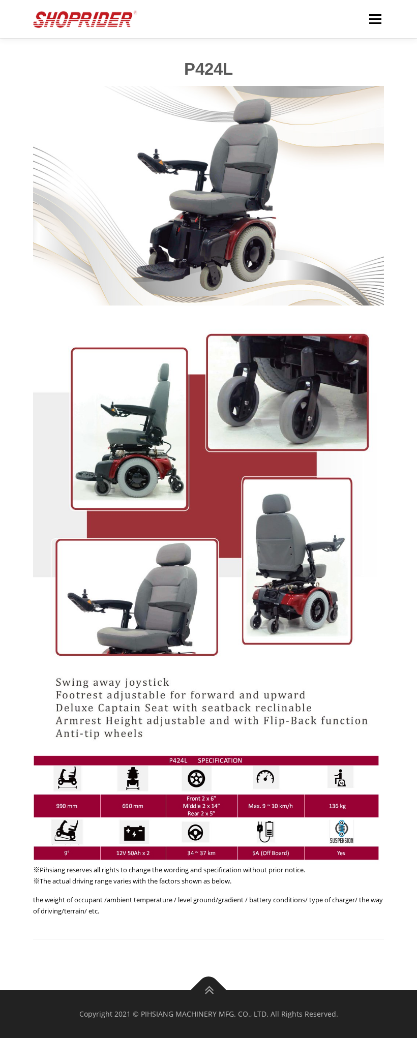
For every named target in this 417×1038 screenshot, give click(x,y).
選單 (372, 18)
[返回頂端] (209, 990)
